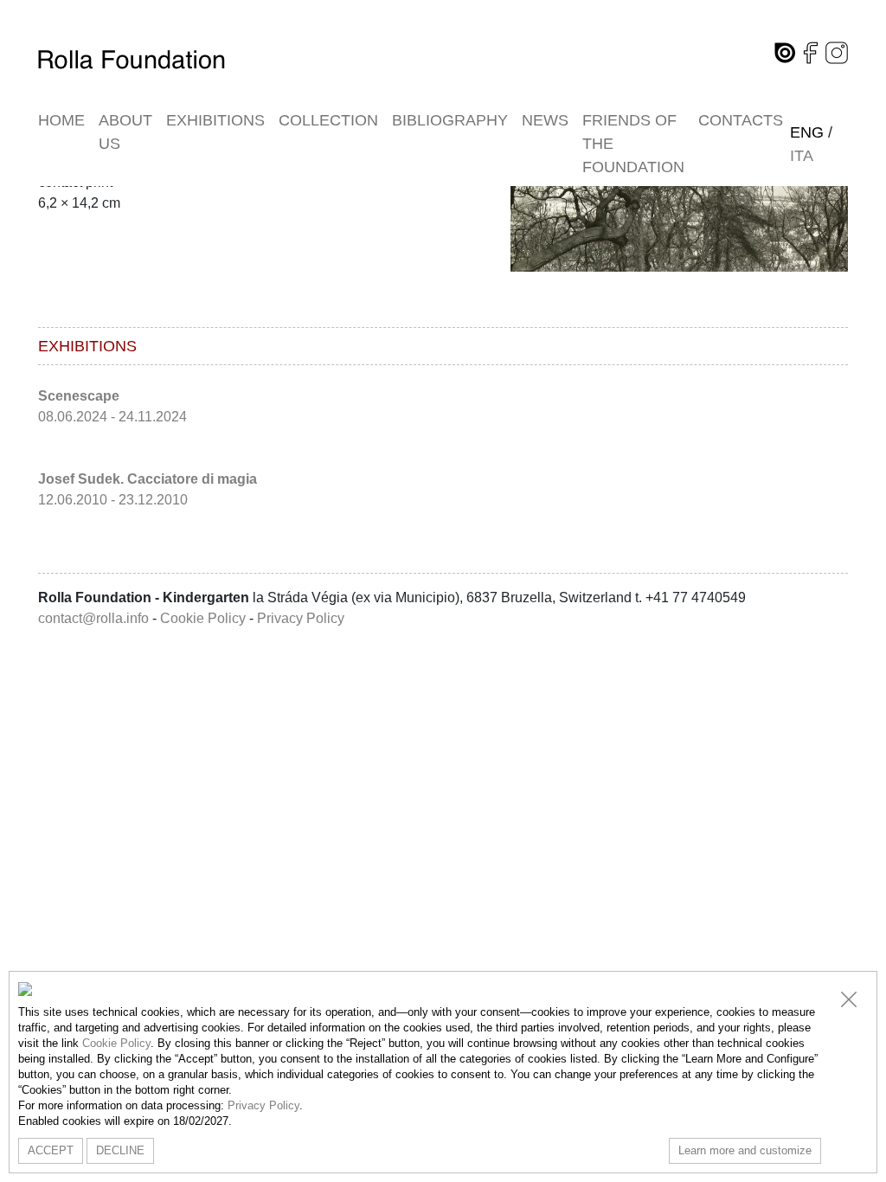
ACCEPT (51, 1150)
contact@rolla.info (93, 618)
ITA (801, 155)
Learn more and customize (745, 1150)
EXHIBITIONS (215, 120)
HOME (61, 120)
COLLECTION (328, 120)
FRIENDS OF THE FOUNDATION (633, 144)
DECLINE (120, 1150)
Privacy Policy (300, 618)
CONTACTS (740, 120)
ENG (807, 132)
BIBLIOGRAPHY (450, 120)
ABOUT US (125, 132)
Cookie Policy (203, 618)
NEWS (545, 120)
